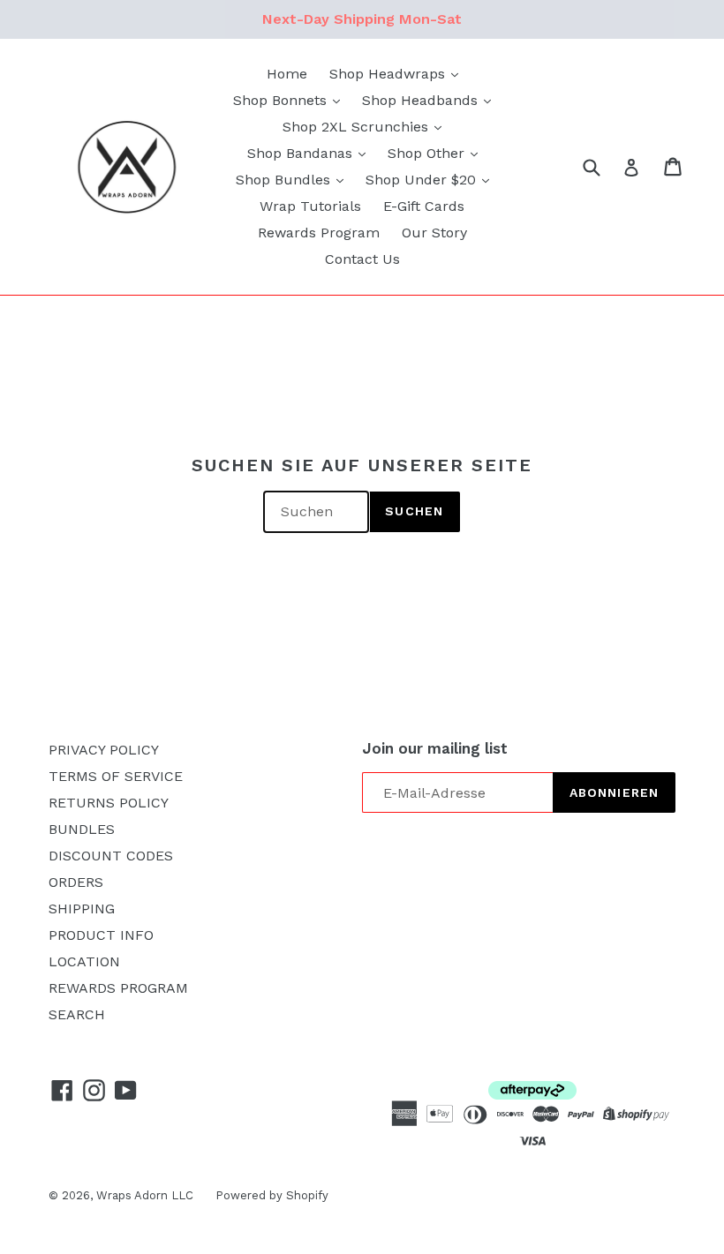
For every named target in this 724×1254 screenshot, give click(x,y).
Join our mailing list (435, 748)
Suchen (414, 511)
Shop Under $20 (423, 179)
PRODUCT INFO (101, 935)
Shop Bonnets (282, 100)
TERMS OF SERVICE (116, 776)
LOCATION (84, 961)
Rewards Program (319, 232)
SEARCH (77, 1014)
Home (287, 73)
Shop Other (428, 153)
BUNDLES (82, 829)
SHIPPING (82, 908)
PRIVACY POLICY (104, 749)
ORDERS (76, 882)
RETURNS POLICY (109, 802)
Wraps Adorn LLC (144, 1195)
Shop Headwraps (389, 73)
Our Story (434, 232)
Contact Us (362, 259)
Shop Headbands (422, 100)
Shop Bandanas (302, 153)
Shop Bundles (285, 179)
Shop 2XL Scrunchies (358, 126)
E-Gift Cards (423, 206)
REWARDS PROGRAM (118, 988)
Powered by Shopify (271, 1195)
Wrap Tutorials (310, 206)
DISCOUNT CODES (111, 855)
